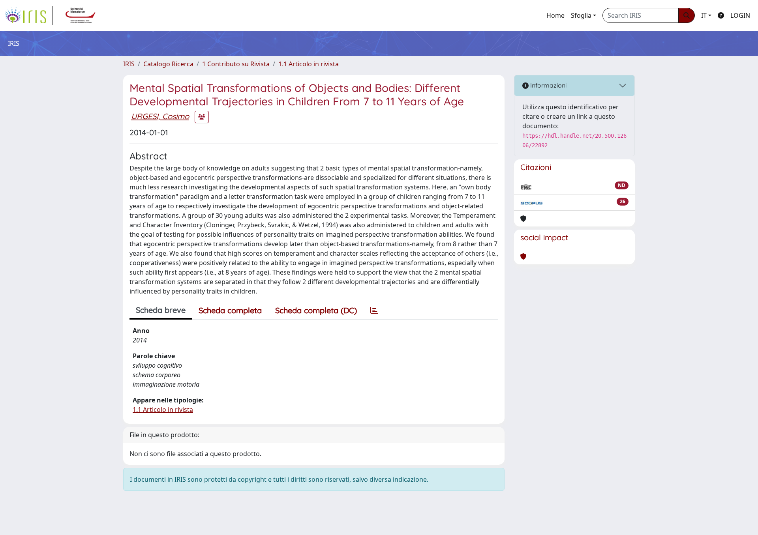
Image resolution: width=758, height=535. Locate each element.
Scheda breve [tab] (161, 310)
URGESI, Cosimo (160, 116)
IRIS (129, 64)
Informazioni (548, 85)
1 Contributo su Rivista (236, 64)
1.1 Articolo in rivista (308, 64)
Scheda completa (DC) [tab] (316, 310)
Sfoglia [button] (581, 15)
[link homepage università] (80, 15)
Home (555, 15)
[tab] (374, 310)
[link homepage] (29, 15)
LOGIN (740, 15)
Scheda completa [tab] (230, 310)
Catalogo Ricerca (168, 64)
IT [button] (704, 15)
